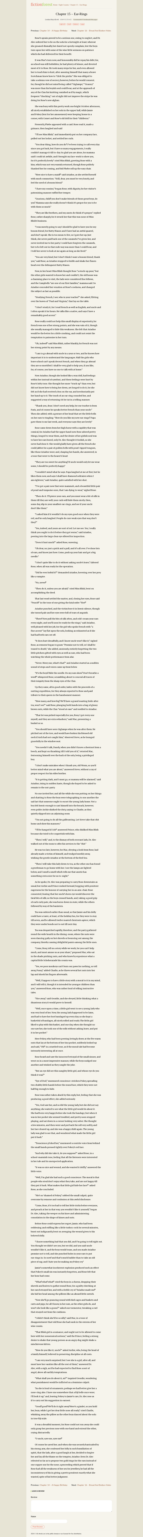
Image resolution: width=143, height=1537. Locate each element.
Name (33, 1516)
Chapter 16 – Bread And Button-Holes (94, 31)
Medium (75, 24)
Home (55, 5)
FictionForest (42, 4)
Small (69, 24)
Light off (62, 24)
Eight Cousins (64, 5)
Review (34, 1497)
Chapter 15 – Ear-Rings (78, 5)
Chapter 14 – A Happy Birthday (53, 31)
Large (82, 24)
